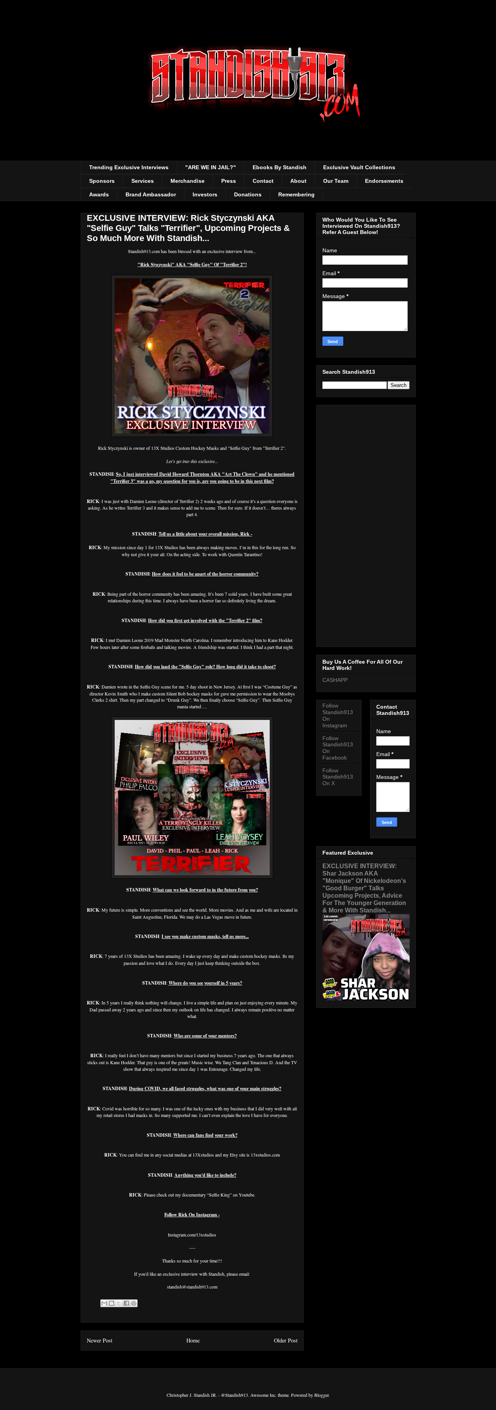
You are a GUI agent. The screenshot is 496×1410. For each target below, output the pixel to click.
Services (142, 181)
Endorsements (384, 181)
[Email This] (104, 1303)
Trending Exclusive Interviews (129, 167)
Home (193, 1340)
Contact (263, 181)
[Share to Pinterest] (134, 1303)
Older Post (286, 1340)
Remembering (296, 194)
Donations (248, 194)
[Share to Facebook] (126, 1303)
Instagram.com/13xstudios (192, 1234)
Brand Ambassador (151, 194)
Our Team (335, 181)
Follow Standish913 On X (337, 777)
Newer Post (99, 1340)
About (298, 181)
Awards (99, 194)
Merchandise (187, 181)
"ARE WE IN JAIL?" (210, 167)
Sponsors (102, 181)
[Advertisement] (366, 524)
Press (228, 181)
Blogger (321, 1395)
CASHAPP (335, 680)
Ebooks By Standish (280, 167)
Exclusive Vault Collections (359, 167)
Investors (205, 194)
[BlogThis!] (111, 1303)
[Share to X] (119, 1303)
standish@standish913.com (192, 1286)
